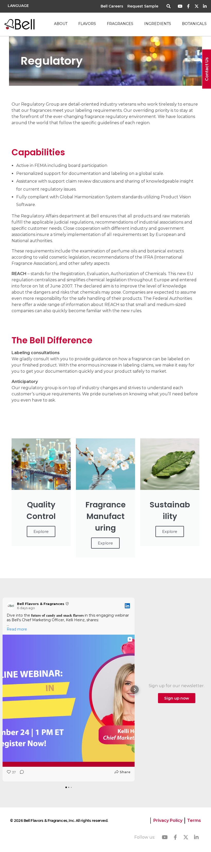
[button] (168, 6)
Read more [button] (17, 629)
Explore (41, 531)
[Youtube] (180, 6)
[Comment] (20, 773)
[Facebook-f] (188, 6)
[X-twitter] (196, 6)
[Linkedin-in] (204, 6)
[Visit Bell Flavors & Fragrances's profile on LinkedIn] (11, 606)
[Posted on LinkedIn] (127, 606)
